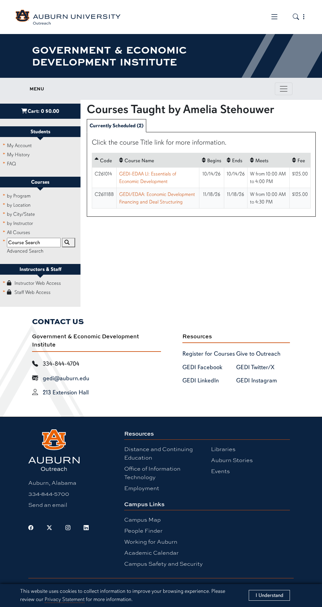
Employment (141, 488)
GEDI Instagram (256, 380)
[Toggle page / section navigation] (283, 89)
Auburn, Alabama (52, 482)
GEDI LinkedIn (200, 380)
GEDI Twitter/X (255, 367)
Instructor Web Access (37, 283)
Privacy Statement (65, 599)
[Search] (68, 242)
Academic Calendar (151, 552)
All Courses (18, 232)
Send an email (47, 504)
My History (18, 155)
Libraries (223, 449)
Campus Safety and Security (163, 563)
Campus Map (142, 519)
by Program (19, 196)
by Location (19, 205)
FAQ (11, 164)
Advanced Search (25, 251)
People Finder (143, 530)
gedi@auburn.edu (66, 378)
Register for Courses (208, 354)
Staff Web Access (32, 292)
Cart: (43, 111)
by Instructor (20, 223)
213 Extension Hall (66, 392)
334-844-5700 (48, 493)
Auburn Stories (232, 460)
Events (220, 471)
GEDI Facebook (202, 367)
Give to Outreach (258, 354)
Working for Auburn (150, 541)
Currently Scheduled (116, 126)
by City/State (21, 214)
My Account (19, 145)
